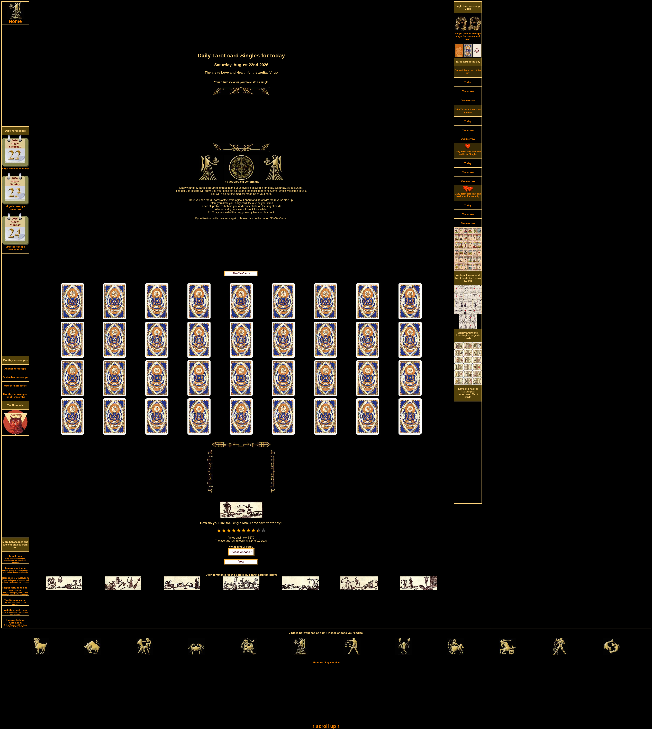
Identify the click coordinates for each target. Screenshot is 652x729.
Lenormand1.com (15, 570)
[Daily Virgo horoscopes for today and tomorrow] (300, 653)
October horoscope (15, 385)
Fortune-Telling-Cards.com (15, 623)
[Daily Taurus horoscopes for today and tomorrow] (92, 653)
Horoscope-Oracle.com (15, 579)
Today (468, 82)
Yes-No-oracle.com (15, 602)
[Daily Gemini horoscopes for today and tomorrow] (144, 653)
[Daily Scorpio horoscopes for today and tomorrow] (403, 653)
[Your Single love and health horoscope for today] (72, 319)
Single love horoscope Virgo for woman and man (468, 36)
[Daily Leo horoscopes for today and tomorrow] (248, 653)
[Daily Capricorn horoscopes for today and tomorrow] (507, 653)
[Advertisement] (15, 75)
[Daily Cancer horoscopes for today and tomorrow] (196, 653)
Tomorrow (468, 91)
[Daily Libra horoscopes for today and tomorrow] (351, 653)
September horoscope (15, 377)
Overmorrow (468, 100)
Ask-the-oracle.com (15, 612)
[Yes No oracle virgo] (15, 434)
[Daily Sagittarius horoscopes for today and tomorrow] (455, 653)
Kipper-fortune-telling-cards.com (15, 590)
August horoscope (15, 368)
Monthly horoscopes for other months (15, 395)
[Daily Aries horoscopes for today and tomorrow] (40, 653)
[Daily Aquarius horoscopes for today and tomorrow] (559, 653)
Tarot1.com (15, 559)
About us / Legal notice (326, 662)
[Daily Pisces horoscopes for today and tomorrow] (611, 653)
